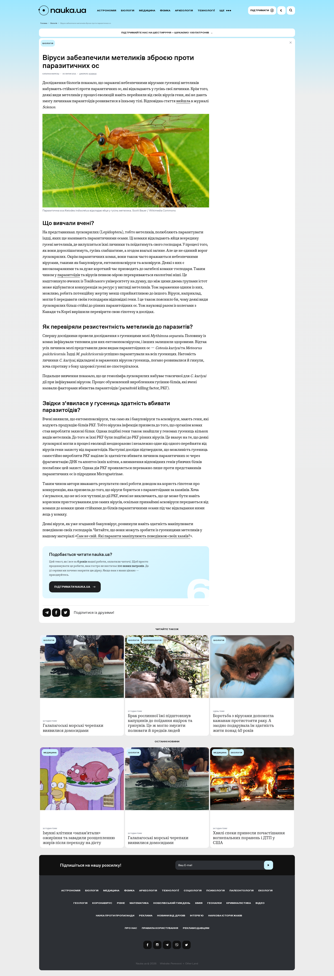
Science (93, 74)
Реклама (145, 915)
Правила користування (160, 928)
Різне (121, 903)
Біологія (127, 10)
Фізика (165, 10)
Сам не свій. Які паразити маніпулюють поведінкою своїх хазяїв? (133, 536)
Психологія (215, 890)
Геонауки (214, 903)
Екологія (265, 890)
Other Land (191, 963)
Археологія (184, 10)
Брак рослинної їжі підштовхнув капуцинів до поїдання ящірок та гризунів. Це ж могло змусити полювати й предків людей (160, 723)
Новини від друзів (171, 915)
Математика (139, 903)
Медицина (147, 10)
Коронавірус (102, 903)
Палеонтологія (241, 890)
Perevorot (176, 963)
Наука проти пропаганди (115, 915)
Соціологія (193, 890)
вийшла (183, 101)
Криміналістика (238, 903)
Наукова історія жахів (225, 915)
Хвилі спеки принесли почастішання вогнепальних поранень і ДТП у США (249, 837)
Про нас (131, 928)
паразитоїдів (68, 274)
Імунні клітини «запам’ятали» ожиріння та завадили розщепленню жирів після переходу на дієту (79, 837)
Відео (260, 903)
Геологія (80, 903)
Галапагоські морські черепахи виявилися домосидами (73, 728)
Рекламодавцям (196, 928)
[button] (262, 10)
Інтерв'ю (197, 915)
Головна (43, 23)
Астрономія (106, 10)
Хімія (198, 903)
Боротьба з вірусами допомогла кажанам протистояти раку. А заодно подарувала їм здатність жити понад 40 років (243, 723)
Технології (206, 10)
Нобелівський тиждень (171, 903)
